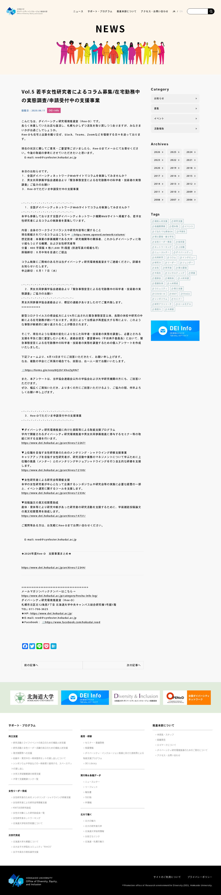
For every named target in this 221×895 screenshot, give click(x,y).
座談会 (158, 278)
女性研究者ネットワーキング (26, 818)
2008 (157, 200)
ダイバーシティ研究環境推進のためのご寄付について (182, 750)
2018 (190, 168)
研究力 (158, 263)
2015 (190, 176)
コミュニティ (161, 289)
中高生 (158, 273)
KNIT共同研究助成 (22, 808)
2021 (190, 160)
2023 (157, 160)
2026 (157, 152)
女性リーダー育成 (163, 242)
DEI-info (54, 110)
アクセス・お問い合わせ (154, 11)
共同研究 (159, 257)
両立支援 (178, 289)
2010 (173, 192)
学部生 (182, 231)
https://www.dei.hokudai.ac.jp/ (51, 613)
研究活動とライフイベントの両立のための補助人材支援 (39, 743)
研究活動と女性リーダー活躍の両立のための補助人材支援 (40, 748)
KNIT (174, 294)
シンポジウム (161, 299)
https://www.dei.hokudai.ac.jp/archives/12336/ (54, 493)
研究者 (168, 268)
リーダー (172, 263)
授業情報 (89, 748)
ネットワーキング (163, 247)
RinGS (186, 294)
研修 (193, 273)
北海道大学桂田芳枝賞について (28, 823)
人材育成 (174, 283)
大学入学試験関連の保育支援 (26, 774)
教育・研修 (86, 736)
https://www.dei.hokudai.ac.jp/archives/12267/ (54, 443)
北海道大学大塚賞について (25, 842)
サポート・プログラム (22, 725)
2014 (157, 184)
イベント (159, 118)
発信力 (158, 309)
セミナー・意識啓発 (94, 743)
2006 (190, 200)
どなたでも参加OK (164, 231)
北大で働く (86, 814)
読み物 (175, 226)
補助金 (171, 278)
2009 (190, 192)
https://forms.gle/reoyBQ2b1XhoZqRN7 (52, 370)
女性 (157, 268)
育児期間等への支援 (22, 753)
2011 (157, 192)
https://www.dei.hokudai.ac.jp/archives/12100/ (54, 470)
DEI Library (91, 763)
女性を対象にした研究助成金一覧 (29, 813)
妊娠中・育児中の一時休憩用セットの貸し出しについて (39, 758)
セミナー (178, 299)
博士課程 (182, 268)
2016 (173, 176)
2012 (190, 184)
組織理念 (161, 740)
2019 (173, 168)
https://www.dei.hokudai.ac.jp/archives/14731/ (54, 516)
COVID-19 (160, 294)
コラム (173, 257)
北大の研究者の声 (93, 826)
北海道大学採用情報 (94, 831)
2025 (173, 152)
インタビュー (188, 257)
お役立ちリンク (92, 836)
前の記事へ (31, 665)
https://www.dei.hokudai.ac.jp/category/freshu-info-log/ (60, 595)
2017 (157, 176)
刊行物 (88, 797)
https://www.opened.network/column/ (99, 234)
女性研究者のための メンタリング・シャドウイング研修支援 (42, 797)
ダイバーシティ (183, 252)
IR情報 (88, 802)
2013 (173, 184)
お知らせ (159, 98)
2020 (157, 168)
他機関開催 (160, 226)
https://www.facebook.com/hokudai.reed (72, 622)
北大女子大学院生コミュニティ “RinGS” (32, 847)
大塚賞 (171, 309)
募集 (156, 108)
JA (174, 11)
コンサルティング (176, 273)
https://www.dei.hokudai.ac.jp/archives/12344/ (54, 567)
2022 (173, 160)
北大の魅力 (90, 821)
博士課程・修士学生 (164, 237)
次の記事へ (134, 665)
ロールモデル (184, 304)
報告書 (88, 792)
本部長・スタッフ (165, 735)
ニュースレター (162, 252)
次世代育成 (14, 835)
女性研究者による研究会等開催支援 (30, 802)
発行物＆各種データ (91, 775)
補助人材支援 (161, 221)
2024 (190, 152)
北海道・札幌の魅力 (94, 842)
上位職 (181, 247)
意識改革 (159, 283)
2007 (173, 200)
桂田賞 (181, 242)
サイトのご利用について (167, 877)
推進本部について (163, 725)
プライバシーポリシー (200, 877)
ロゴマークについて (166, 745)
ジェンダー (187, 263)
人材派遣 (184, 278)
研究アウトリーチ (163, 304)
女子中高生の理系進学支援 (25, 852)
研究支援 (178, 221)
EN (181, 11)
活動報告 (159, 128)
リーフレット (91, 787)
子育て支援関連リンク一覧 (25, 779)
